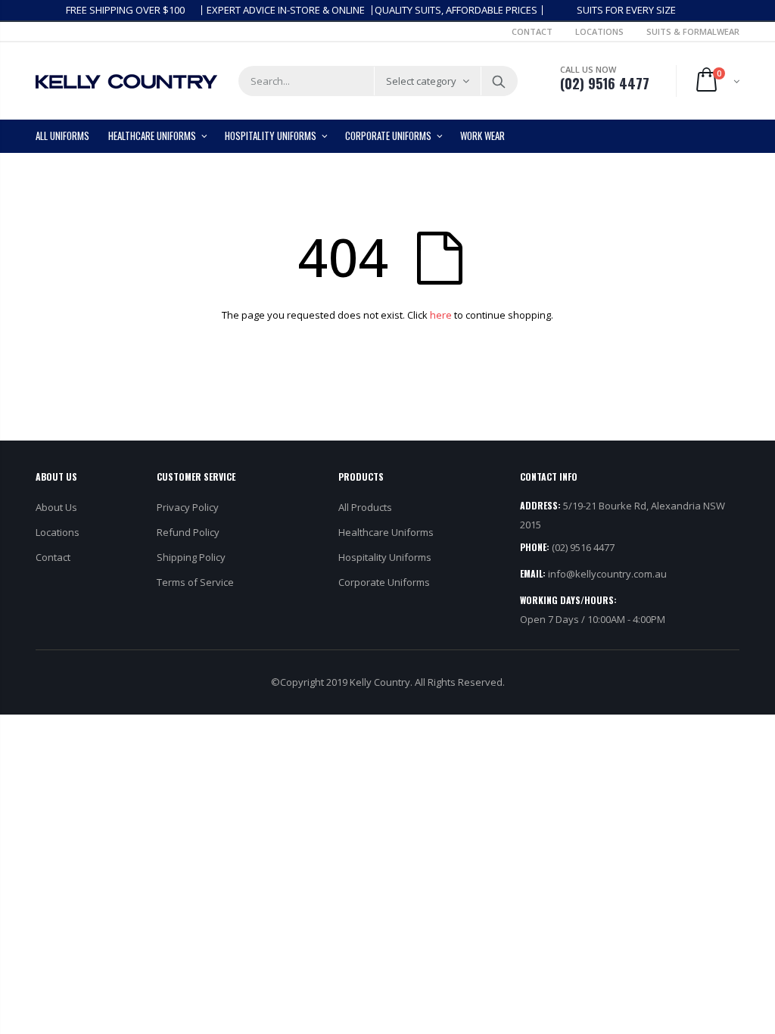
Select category (421, 81)
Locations (599, 31)
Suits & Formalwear (692, 31)
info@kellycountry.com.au (607, 574)
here (441, 315)
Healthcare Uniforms (386, 532)
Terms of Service (195, 582)
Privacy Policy (188, 507)
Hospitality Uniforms (384, 557)
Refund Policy (188, 532)
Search (498, 81)
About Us (56, 507)
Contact (532, 31)
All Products (365, 507)
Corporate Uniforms (384, 582)
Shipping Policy (191, 557)
